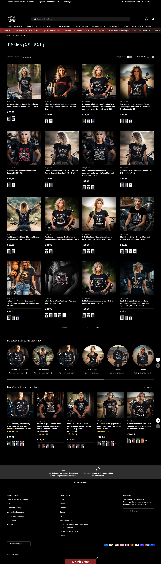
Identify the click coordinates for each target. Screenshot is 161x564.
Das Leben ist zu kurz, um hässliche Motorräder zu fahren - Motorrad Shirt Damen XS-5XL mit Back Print (135, 303)
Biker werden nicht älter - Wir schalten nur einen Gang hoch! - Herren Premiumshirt (139, 426)
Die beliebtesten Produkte (18, 370)
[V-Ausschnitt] (93, 356)
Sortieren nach (13, 57)
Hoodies (118, 370)
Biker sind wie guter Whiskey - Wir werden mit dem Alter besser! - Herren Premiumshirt (19, 426)
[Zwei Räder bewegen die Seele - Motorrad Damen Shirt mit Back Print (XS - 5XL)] (62, 148)
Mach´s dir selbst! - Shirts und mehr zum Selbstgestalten (98, 26)
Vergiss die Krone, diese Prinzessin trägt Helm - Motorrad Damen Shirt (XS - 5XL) (23, 105)
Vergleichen (120, 57)
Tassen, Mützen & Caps (132, 26)
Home (9, 26)
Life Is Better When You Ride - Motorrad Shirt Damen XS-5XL (60, 302)
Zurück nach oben (80, 482)
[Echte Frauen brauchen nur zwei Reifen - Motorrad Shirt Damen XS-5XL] (99, 278)
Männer (28, 26)
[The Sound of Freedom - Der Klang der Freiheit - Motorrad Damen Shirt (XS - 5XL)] (62, 214)
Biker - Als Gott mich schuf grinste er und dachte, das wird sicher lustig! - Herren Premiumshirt (79, 427)
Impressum (11, 520)
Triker (49, 26)
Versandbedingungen (15, 512)
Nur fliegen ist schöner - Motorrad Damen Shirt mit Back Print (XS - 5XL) (23, 238)
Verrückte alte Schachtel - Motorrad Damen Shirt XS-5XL (21, 171)
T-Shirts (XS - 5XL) (20, 35)
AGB (8, 504)
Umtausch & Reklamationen (17, 499)
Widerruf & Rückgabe (15, 508)
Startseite (10, 35)
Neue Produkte (43, 370)
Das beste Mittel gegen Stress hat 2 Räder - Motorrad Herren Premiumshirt (109, 426)
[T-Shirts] (68, 356)
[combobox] (80, 19)
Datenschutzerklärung (15, 516)
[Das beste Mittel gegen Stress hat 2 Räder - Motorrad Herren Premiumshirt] (110, 405)
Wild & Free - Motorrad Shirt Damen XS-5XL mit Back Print (136, 171)
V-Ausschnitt (93, 370)
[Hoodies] (118, 356)
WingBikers (15, 554)
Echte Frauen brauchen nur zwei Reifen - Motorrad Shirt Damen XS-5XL (98, 302)
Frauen (17, 26)
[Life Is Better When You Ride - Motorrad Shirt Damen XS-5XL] (62, 278)
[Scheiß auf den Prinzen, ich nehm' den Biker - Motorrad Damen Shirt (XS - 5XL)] (99, 214)
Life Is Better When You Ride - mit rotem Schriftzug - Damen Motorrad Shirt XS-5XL (60, 106)
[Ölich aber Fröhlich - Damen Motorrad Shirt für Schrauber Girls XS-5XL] (137, 214)
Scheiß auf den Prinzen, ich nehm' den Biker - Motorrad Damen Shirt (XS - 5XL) (98, 238)
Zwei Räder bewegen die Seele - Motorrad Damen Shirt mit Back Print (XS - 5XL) (61, 171)
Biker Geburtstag (63, 26)
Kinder (39, 26)
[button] (152, 19)
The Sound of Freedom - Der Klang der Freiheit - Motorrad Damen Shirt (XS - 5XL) (62, 238)
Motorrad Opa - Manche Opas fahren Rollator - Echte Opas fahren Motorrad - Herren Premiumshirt (49, 427)
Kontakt (149, 26)
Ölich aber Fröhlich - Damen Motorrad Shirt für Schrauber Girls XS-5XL (135, 238)
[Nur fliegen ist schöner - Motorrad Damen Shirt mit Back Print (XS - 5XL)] (24, 214)
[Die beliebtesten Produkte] (18, 356)
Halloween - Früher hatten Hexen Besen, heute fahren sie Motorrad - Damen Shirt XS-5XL (23, 303)
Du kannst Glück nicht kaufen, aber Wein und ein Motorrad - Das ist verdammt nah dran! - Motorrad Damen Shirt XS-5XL (98, 106)
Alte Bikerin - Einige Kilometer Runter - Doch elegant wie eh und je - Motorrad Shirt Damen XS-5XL (135, 106)
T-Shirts (68, 370)
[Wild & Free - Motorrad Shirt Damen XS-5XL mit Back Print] (137, 148)
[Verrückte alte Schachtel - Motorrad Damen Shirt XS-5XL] (24, 148)
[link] (61, 327)
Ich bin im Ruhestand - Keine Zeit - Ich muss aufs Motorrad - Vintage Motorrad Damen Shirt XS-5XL (98, 172)
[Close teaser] (97, 558)
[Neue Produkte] (43, 356)
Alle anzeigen (148, 387)
